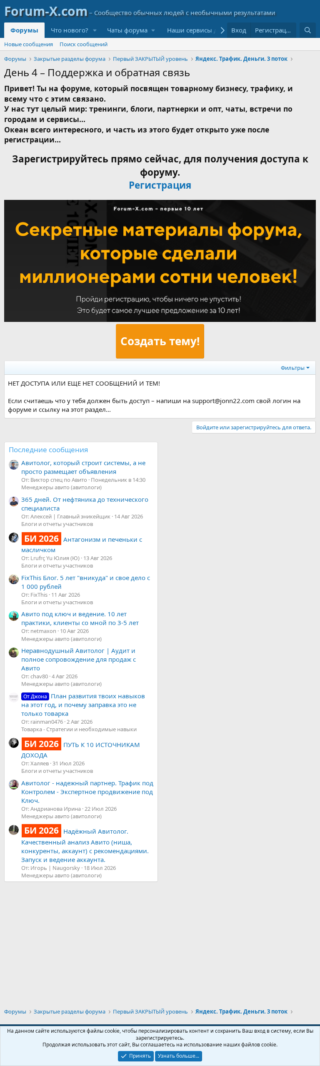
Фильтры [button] (293, 367)
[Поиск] (308, 30)
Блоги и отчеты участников (57, 524)
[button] (95, 30)
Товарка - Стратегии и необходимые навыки (79, 729)
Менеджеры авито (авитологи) (61, 487)
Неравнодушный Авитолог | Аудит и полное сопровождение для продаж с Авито (78, 659)
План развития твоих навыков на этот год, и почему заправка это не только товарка (83, 704)
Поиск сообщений (84, 44)
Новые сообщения (28, 44)
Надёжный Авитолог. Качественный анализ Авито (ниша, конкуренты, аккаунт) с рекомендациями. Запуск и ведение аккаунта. (85, 845)
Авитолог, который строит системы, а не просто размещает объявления (83, 467)
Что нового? (69, 30)
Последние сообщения (48, 449)
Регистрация (160, 185)
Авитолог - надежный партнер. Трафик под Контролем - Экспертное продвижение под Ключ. (87, 791)
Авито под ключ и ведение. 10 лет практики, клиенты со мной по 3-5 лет (80, 618)
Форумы (24, 30)
